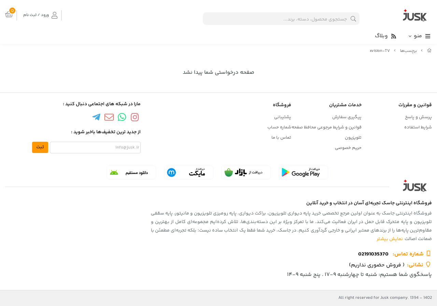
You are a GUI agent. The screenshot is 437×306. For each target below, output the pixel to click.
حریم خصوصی (348, 147)
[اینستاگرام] (135, 118)
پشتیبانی (282, 117)
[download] (131, 172)
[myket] (188, 172)
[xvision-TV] (218, 185)
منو (418, 36)
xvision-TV (380, 51)
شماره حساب (279, 127)
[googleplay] (303, 172)
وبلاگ (381, 36)
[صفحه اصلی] (429, 51)
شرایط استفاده (418, 127)
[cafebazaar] (246, 172)
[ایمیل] (109, 118)
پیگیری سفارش (347, 117)
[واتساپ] (122, 118)
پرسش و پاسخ (418, 117)
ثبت (40, 147)
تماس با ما (281, 137)
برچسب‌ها (408, 51)
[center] (353, 18)
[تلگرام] (96, 118)
